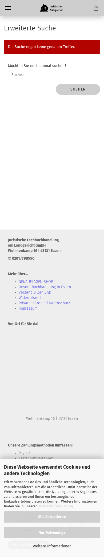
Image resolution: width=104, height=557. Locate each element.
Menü (8, 8)
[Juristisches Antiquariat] (52, 8)
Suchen (78, 89)
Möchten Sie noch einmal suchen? (37, 66)
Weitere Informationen (52, 546)
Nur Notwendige (52, 532)
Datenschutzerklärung (55, 506)
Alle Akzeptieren (52, 517)
